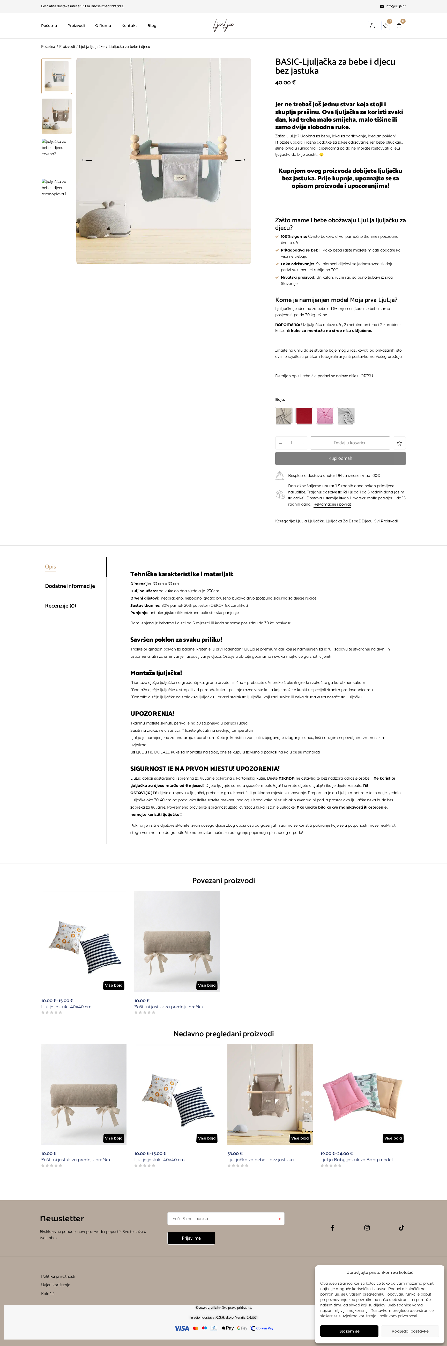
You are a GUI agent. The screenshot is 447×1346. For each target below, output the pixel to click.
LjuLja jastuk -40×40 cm (66, 1006)
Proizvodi (67, 46)
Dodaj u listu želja (399, 443)
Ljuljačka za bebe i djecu (349, 521)
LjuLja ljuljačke (92, 46)
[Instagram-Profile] (367, 1228)
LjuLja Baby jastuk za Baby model (357, 1159)
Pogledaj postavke (410, 1331)
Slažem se (349, 1331)
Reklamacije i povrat (332, 504)
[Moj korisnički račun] (372, 27)
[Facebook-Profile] (332, 1228)
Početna (48, 46)
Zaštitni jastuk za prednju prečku (168, 1006)
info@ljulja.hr (396, 6)
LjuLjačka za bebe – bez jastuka (260, 1159)
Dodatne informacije (70, 586)
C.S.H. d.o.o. (225, 1318)
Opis (50, 567)
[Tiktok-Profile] (402, 1228)
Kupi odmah (340, 458)
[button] (399, 26)
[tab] (75, 567)
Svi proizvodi (386, 521)
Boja (279, 399)
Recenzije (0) (60, 606)
